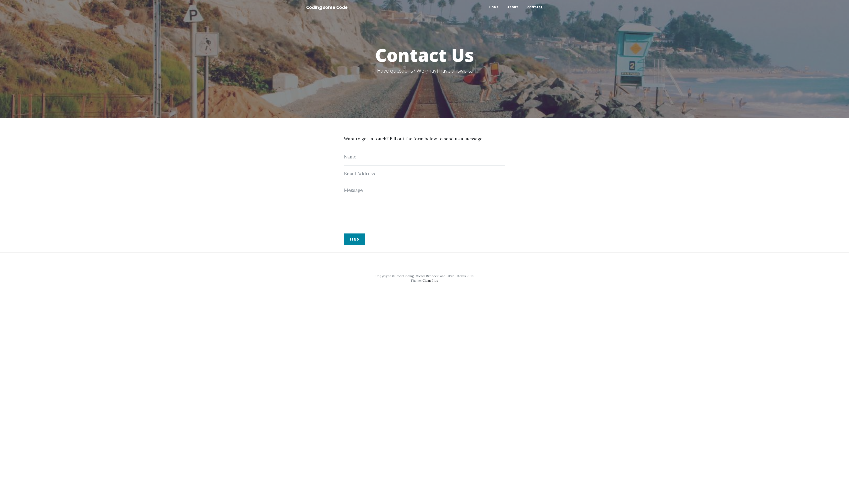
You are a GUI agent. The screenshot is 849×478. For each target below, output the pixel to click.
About (512, 7)
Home (494, 7)
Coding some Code (327, 7)
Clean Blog (430, 281)
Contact (535, 7)
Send (354, 239)
